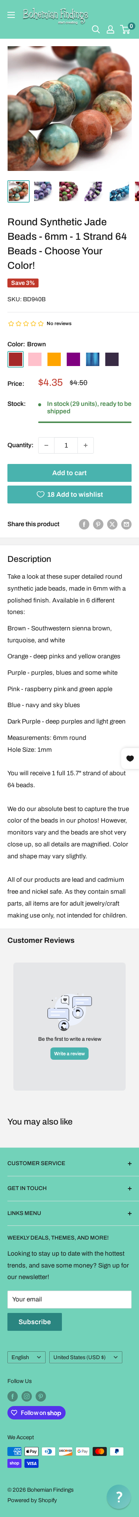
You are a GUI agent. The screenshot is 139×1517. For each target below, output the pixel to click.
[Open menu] (11, 15)
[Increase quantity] (85, 445)
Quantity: (20, 445)
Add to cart (69, 473)
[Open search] (96, 29)
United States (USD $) (79, 1357)
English (20, 1357)
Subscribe (35, 1322)
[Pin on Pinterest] (98, 524)
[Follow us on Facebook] (12, 1396)
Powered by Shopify (32, 1500)
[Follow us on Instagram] (26, 1396)
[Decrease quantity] (46, 445)
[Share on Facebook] (84, 524)
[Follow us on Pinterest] (41, 1396)
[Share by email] (126, 524)
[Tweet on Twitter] (112, 524)
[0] (125, 29)
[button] (119, 1497)
